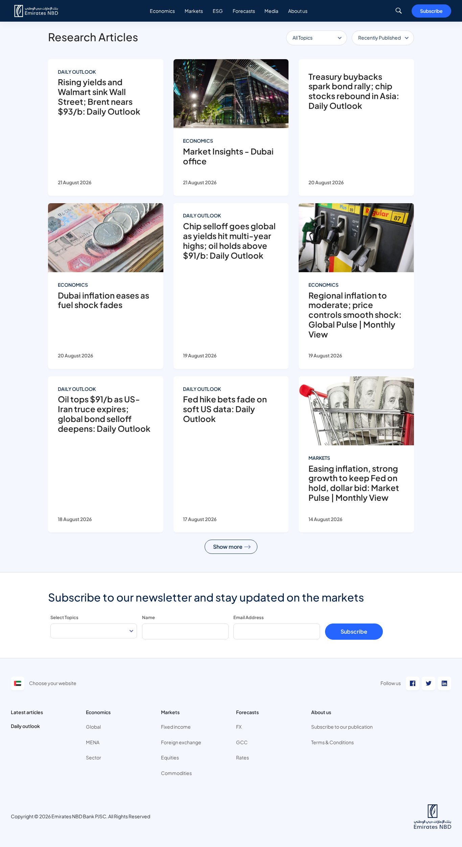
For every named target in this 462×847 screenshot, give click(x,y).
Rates (242, 757)
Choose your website (52, 683)
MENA (92, 742)
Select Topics (64, 617)
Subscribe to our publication (342, 727)
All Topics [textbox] (303, 37)
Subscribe (431, 11)
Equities (170, 757)
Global (93, 727)
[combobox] (316, 38)
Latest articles (27, 712)
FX (238, 727)
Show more (227, 546)
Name (148, 617)
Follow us (390, 683)
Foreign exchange (181, 742)
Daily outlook (25, 726)
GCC (242, 742)
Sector (93, 757)
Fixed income (176, 727)
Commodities (176, 773)
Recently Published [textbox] (379, 37)
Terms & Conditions (332, 742)
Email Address (248, 617)
